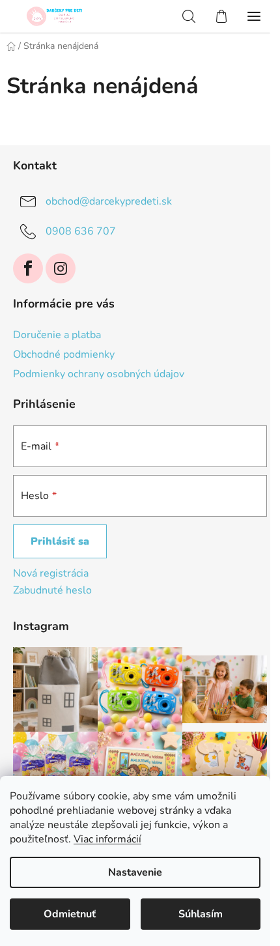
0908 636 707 (81, 231)
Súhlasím (200, 914)
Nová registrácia (51, 573)
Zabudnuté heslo (52, 590)
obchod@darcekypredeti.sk (109, 201)
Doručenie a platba (57, 335)
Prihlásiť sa (60, 541)
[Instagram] (61, 268)
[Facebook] (28, 268)
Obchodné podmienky (64, 354)
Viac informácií (107, 839)
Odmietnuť (70, 914)
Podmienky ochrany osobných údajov (98, 374)
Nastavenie (135, 872)
